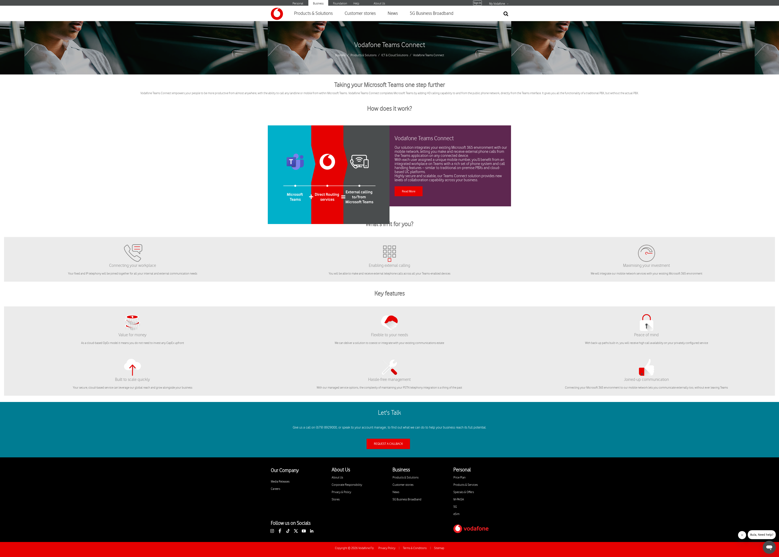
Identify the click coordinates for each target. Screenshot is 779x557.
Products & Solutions (313, 13)
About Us (379, 3)
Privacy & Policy (341, 492)
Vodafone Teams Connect (389, 45)
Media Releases (280, 481)
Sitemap (439, 548)
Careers (275, 489)
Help (356, 3)
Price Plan (459, 477)
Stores (336, 499)
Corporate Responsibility (347, 485)
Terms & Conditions (415, 548)
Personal (298, 3)
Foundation (340, 3)
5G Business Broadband (431, 13)
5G (455, 507)
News (393, 13)
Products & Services (465, 485)
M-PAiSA (458, 499)
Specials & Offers (463, 492)
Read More (408, 191)
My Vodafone (497, 3)
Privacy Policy (386, 548)
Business (318, 3)
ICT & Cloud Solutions (394, 55)
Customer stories (360, 13)
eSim (456, 514)
